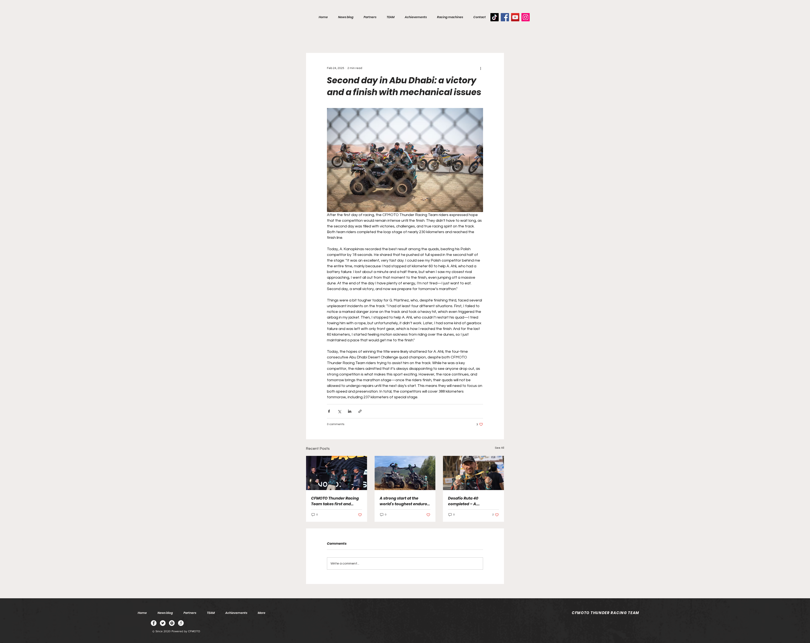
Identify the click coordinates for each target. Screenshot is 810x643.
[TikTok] (494, 17)
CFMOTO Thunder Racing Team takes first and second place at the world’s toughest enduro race (335, 501)
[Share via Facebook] (329, 411)
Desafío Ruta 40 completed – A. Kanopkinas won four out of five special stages (472, 501)
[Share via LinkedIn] (350, 411)
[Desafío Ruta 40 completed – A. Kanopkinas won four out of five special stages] (473, 473)
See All (499, 447)
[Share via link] (360, 411)
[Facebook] (505, 17)
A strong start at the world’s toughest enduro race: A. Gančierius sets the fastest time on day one (403, 501)
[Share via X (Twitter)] (339, 411)
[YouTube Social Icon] (515, 17)
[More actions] (480, 68)
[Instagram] (525, 17)
